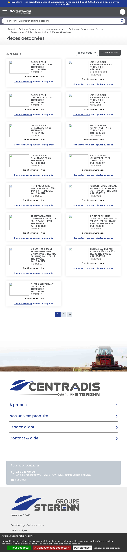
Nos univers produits (28, 415)
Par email (20, 479)
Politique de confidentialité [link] (107, 548)
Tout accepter (20, 548)
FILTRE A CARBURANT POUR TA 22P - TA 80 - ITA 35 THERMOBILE (102, 251)
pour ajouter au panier (34, 81)
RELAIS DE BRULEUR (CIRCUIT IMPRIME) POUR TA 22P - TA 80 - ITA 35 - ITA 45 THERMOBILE (103, 220)
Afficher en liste (109, 52)
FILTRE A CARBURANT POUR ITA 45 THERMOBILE (42, 287)
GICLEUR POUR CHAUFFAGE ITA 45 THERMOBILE (100, 128)
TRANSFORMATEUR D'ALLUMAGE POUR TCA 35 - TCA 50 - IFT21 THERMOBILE (43, 220)
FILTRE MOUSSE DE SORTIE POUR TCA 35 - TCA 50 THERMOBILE (43, 188)
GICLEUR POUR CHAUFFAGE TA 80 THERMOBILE (100, 98)
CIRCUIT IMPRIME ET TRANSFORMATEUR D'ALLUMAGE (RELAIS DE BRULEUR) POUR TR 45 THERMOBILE (43, 253)
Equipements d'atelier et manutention (30, 32)
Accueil (11, 29)
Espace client (22, 427)
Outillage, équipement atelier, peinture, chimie (42, 29)
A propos (18, 404)
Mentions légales (20, 530)
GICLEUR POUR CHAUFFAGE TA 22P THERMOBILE (41, 98)
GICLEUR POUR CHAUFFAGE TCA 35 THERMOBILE (42, 65)
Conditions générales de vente (27, 525)
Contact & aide (23, 438)
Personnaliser (82, 548)
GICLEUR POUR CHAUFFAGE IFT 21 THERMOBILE (100, 158)
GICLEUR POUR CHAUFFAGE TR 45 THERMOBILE (41, 158)
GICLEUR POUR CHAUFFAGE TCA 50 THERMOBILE (101, 65)
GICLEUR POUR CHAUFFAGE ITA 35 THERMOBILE (41, 128)
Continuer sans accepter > (52, 548)
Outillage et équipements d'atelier (86, 29)
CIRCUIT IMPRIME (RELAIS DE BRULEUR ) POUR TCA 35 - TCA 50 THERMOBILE (103, 188)
